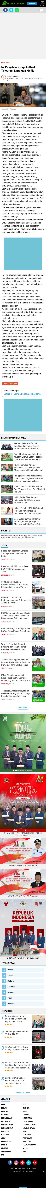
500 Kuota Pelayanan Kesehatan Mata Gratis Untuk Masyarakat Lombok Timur (14, 585)
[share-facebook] (5, 10)
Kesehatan (27, 1118)
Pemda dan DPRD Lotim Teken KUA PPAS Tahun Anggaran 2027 (15, 569)
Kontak (34, 1168)
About (11, 1168)
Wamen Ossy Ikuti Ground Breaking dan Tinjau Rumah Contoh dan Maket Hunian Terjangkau (13, 647)
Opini (3, 1138)
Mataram (5, 1131)
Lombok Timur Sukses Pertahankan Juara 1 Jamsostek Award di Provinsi (16, 600)
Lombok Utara (29, 1128)
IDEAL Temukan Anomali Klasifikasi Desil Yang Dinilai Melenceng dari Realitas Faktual (15, 678)
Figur (10, 998)
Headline (11, 1004)
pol (2, 1155)
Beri (3, 1105)
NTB (24, 1131)
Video (25, 1148)
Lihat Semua (23, 707)
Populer (32, 3)
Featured (11, 987)
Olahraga (27, 1135)
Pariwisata (27, 1138)
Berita (5, 384)
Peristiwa (27, 1141)
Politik (4, 1145)
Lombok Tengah (29, 1125)
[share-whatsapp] (17, 10)
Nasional (13, 384)
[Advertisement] (23, 36)
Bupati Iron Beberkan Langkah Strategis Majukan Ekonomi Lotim (14, 553)
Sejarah (11, 992)
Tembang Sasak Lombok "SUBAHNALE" (16, 1033)
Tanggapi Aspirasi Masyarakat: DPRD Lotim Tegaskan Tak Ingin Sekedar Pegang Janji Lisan (16, 693)
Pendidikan (6, 1141)
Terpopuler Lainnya (23, 1093)
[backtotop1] (44, 1171)
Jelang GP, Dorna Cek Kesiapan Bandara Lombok (23, 394)
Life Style (5, 1121)
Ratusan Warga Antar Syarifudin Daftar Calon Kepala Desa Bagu (15, 629)
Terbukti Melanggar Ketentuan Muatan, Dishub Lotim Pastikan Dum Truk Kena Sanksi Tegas (15, 662)
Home (3, 62)
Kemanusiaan (7, 1118)
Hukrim (10, 970)
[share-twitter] (11, 10)
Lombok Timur (7, 1128)
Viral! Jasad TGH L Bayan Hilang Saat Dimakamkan (16, 1048)
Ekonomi (11, 975)
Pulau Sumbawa (29, 1145)
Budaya (11, 981)
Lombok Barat (7, 1125)
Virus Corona (7, 1151)
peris (25, 1151)
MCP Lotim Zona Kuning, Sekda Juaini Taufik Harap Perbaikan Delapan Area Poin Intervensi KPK (15, 616)
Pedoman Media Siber (22, 1168)
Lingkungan (28, 1121)
